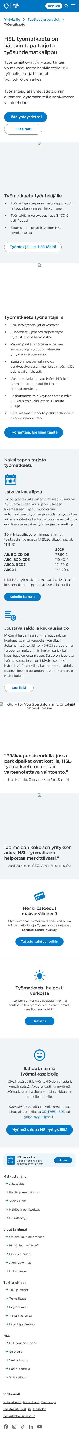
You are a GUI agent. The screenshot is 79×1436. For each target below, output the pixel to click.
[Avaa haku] (66, 6)
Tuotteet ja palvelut (44, 19)
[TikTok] (23, 1427)
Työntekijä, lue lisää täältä (33, 247)
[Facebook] (6, 1427)
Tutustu (39, 1021)
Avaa (63, 1160)
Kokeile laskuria (22, 597)
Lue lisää (19, 688)
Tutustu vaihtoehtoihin (39, 941)
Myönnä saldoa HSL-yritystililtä (39, 1129)
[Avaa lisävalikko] (73, 6)
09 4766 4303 (53, 1112)
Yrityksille (12, 19)
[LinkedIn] (31, 1427)
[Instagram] (14, 1427)
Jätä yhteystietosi (26, 117)
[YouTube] (39, 1427)
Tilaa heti (23, 129)
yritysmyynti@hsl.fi (39, 1117)
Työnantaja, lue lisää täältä (34, 432)
